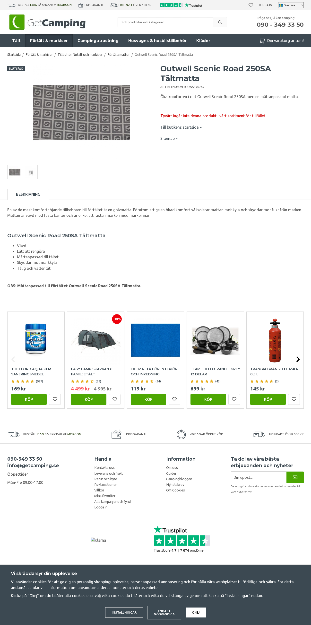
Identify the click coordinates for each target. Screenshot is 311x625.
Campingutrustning (98, 40)
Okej (196, 612)
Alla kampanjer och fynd (112, 502)
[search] (220, 22)
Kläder (203, 40)
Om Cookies (175, 490)
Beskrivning (28, 194)
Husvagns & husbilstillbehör (157, 40)
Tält (16, 40)
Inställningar (124, 612)
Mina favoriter (104, 496)
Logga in (265, 5)
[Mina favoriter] (251, 5)
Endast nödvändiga (164, 612)
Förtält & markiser (49, 40)
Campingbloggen (179, 479)
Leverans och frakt (108, 473)
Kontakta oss (104, 468)
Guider (171, 473)
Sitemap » (169, 138)
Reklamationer (105, 485)
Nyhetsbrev (175, 485)
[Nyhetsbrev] (295, 477)
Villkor (99, 490)
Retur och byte (105, 479)
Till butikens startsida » (181, 127)
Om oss (172, 468)
